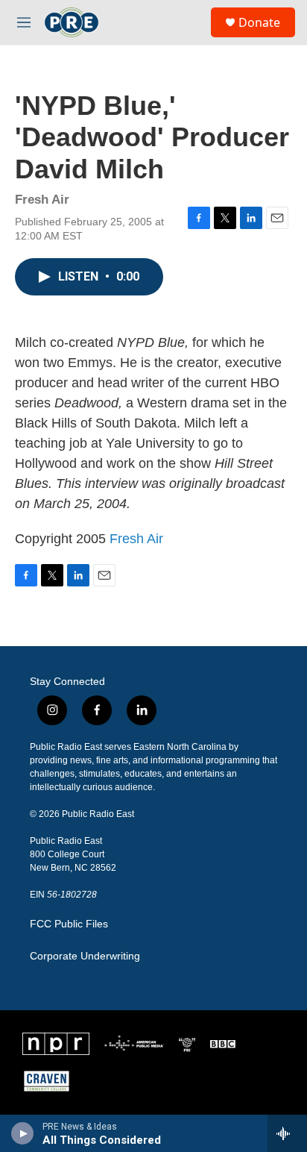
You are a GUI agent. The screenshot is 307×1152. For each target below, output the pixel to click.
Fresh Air (136, 538)
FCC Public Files (69, 924)
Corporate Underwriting (85, 956)
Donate (259, 22)
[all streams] (287, 1133)
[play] (22, 1133)
